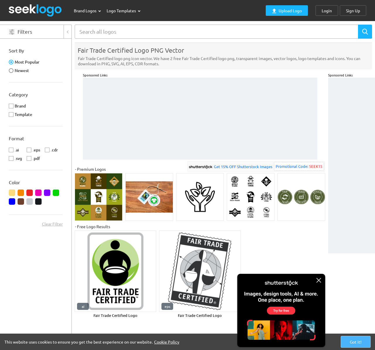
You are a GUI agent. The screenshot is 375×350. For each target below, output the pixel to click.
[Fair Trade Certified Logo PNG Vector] (115, 271)
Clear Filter (52, 223)
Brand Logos (85, 10)
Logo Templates (122, 10)
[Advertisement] (351, 165)
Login (327, 10)
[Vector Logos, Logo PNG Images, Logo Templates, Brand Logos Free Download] (35, 10)
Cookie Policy (166, 341)
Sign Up (353, 10)
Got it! (356, 341)
